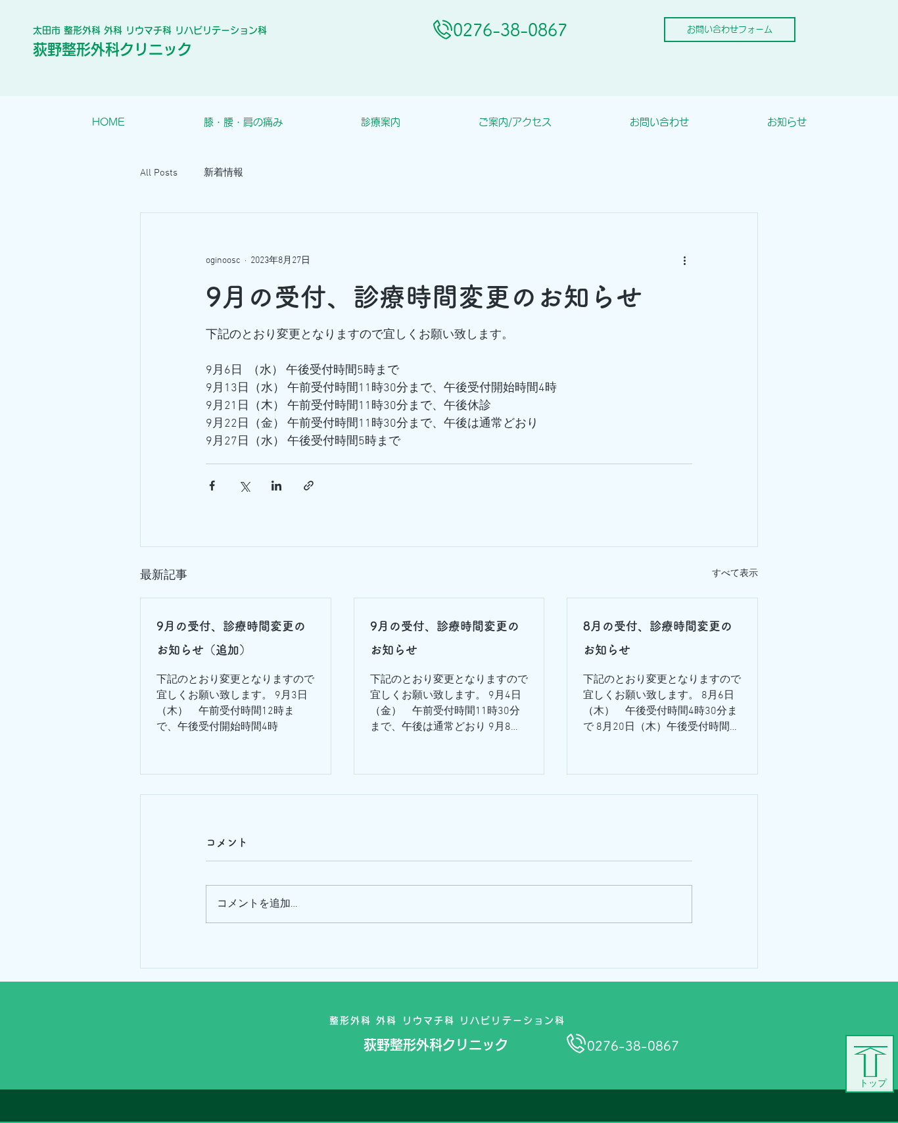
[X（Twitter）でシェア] (244, 485)
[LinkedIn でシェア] (276, 485)
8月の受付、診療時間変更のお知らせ (657, 638)
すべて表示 (735, 573)
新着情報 (223, 173)
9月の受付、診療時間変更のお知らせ (444, 638)
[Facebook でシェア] (212, 485)
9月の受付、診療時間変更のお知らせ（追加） (231, 638)
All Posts (158, 173)
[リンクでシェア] (308, 485)
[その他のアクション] (684, 260)
